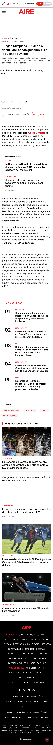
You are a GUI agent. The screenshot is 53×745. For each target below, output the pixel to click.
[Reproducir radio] (3, 3)
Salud (33, 639)
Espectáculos (15, 649)
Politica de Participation (14, 717)
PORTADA (5, 38)
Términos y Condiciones (34, 717)
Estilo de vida (28, 654)
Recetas (40, 649)
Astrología (30, 658)
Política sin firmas (26, 707)
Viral (20, 658)
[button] (9, 11)
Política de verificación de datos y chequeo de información (27, 712)
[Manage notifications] (47, 740)
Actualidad (22, 639)
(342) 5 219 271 (23, 730)
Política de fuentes (41, 701)
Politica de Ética (37, 696)
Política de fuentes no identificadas (18, 701)
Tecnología (42, 654)
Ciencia (35, 644)
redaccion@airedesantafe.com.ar (31, 732)
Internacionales (21, 644)
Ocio (32, 663)
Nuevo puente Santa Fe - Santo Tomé (26, 682)
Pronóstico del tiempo (21, 673)
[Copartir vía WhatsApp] (34, 114)
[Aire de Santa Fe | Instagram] (29, 690)
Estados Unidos (10, 416)
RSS (46, 717)
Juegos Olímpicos (36, 133)
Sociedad (41, 663)
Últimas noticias (27, 635)
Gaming (42, 658)
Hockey (44, 411)
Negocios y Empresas (17, 663)
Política (6, 644)
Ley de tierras (26, 677)
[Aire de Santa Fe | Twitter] (24, 690)
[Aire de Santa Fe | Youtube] (33, 690)
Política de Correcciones (20, 696)
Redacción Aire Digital (12, 108)
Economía (43, 639)
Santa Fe (42, 635)
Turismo (11, 658)
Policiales (10, 639)
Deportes (16, 38)
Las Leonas (30, 411)
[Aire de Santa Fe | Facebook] (19, 690)
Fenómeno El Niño (35, 668)
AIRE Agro (46, 644)
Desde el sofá (12, 654)
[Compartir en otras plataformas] (41, 114)
